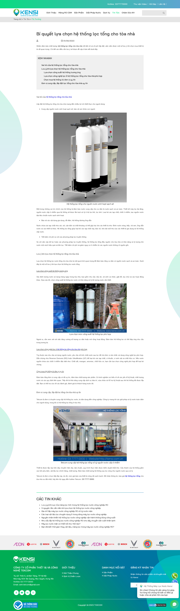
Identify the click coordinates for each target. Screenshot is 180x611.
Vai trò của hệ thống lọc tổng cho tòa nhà (60, 65)
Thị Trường (36, 19)
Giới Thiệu (51, 12)
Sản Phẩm (79, 12)
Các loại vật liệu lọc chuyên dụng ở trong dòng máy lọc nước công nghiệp (74, 514)
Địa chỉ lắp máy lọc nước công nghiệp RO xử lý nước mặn (66, 511)
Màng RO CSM (65, 12)
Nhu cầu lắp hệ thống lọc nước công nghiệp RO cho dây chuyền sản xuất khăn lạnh (78, 520)
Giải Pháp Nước (93, 12)
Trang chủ (17, 19)
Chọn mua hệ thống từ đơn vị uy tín (59, 79)
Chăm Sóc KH (128, 12)
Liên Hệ (162, 4)
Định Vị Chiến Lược (71, 576)
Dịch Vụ (106, 12)
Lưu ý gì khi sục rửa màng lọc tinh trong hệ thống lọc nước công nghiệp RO (74, 505)
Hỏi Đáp (152, 4)
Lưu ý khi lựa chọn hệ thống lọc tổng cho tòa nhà (63, 69)
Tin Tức (115, 12)
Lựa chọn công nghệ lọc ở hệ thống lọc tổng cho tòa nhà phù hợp (73, 76)
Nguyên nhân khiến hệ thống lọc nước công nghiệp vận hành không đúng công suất (78, 517)
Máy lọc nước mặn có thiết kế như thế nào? (60, 524)
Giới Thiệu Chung (70, 573)
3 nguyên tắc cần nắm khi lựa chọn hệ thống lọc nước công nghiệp (71, 508)
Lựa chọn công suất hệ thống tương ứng (62, 72)
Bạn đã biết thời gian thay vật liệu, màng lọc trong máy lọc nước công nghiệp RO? (77, 527)
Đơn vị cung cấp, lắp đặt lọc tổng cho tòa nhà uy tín (64, 83)
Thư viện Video (140, 4)
